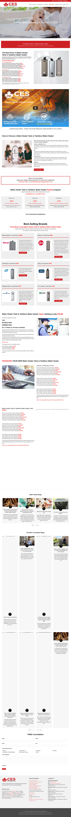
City (37, 743)
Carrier (23, 812)
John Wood (36, 812)
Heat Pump (46, 4)
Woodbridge (14, 794)
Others (37, 752)
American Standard (27, 812)
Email (3, 743)
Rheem (21, 812)
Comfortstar (49, 812)
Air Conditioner (22, 750)
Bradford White (42, 812)
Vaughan (11, 793)
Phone (37, 738)
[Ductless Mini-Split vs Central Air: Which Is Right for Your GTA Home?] (27, 680)
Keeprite (31, 812)
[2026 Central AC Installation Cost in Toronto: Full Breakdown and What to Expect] (61, 583)
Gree (40, 811)
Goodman (35, 811)
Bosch (42, 811)
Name (3, 738)
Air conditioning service (33, 783)
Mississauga (18, 792)
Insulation (55, 750)
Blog (60, 4)
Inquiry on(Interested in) (7, 748)
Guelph (8, 792)
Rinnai (34, 812)
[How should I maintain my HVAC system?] (60, 510)
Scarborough (7, 795)
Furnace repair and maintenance (35, 785)
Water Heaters (51, 4)
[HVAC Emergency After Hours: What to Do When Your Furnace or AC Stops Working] (27, 583)
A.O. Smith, (46, 812)
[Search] (66, 4)
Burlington (13, 791)
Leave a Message (6, 754)
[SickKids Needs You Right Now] (10, 583)
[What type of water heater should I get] (44, 510)
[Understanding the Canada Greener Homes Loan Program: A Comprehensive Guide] (27, 510)
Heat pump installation (33, 787)
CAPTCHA (4, 765)
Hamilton (10, 792)
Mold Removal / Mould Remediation (9, 752)
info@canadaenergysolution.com (55, 783)
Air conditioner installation (33, 780)
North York (11, 795)
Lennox (38, 811)
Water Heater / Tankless (24, 752)
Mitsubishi (44, 811)
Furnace (4, 750)
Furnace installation (32, 784)
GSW (39, 812)
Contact (64, 4)
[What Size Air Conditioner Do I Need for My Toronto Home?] (44, 680)
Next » (37, 525)
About (30, 4)
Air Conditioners (40, 4)
